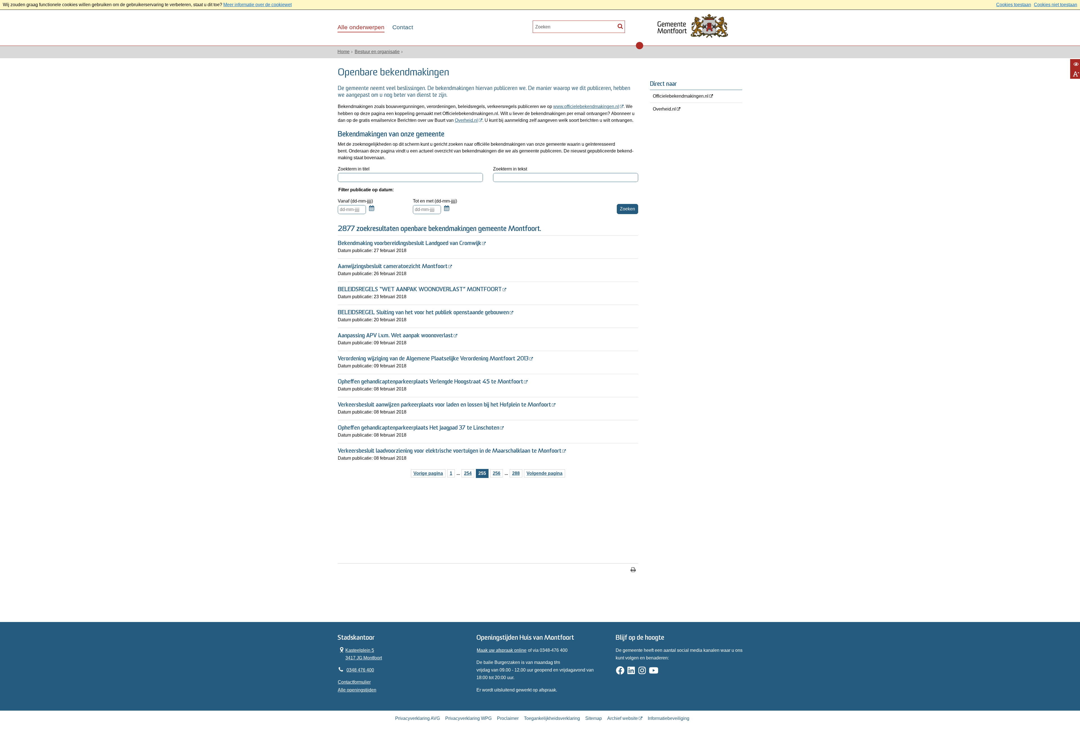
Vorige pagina (428, 473)
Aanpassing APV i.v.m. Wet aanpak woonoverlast (395, 336)
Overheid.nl (466, 120)
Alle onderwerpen (361, 27)
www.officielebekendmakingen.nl (586, 106)
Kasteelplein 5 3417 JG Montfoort (360, 653)
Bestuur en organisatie (377, 51)
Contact (402, 27)
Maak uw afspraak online (501, 650)
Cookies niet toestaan (1055, 4)
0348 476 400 (360, 670)
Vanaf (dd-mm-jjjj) (355, 201)
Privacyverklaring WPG (468, 718)
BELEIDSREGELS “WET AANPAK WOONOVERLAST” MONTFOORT (420, 290)
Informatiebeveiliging (668, 718)
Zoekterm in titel (354, 169)
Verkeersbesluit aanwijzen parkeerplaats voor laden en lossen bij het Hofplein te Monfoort (444, 405)
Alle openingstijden (357, 690)
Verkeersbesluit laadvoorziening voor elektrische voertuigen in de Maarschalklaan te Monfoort (449, 451)
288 (516, 473)
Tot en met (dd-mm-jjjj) (435, 201)
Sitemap (593, 718)
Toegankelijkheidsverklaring (552, 718)
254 (468, 473)
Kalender (371, 211)
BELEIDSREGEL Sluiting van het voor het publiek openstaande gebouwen (423, 313)
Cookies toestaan (1013, 4)
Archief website (622, 718)
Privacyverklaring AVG (417, 718)
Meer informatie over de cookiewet (257, 4)
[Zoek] (620, 26)
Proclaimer (508, 718)
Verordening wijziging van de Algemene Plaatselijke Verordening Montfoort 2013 (433, 359)
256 (496, 473)
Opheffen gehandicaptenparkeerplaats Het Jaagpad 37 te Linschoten (418, 428)
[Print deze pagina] (633, 570)
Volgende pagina (544, 473)
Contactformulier (354, 682)
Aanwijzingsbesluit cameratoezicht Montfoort (392, 267)
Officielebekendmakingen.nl (680, 96)
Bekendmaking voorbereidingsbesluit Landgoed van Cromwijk (409, 243)
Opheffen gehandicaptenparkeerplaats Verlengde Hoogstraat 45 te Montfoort (430, 382)
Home (344, 51)
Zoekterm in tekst (510, 169)
